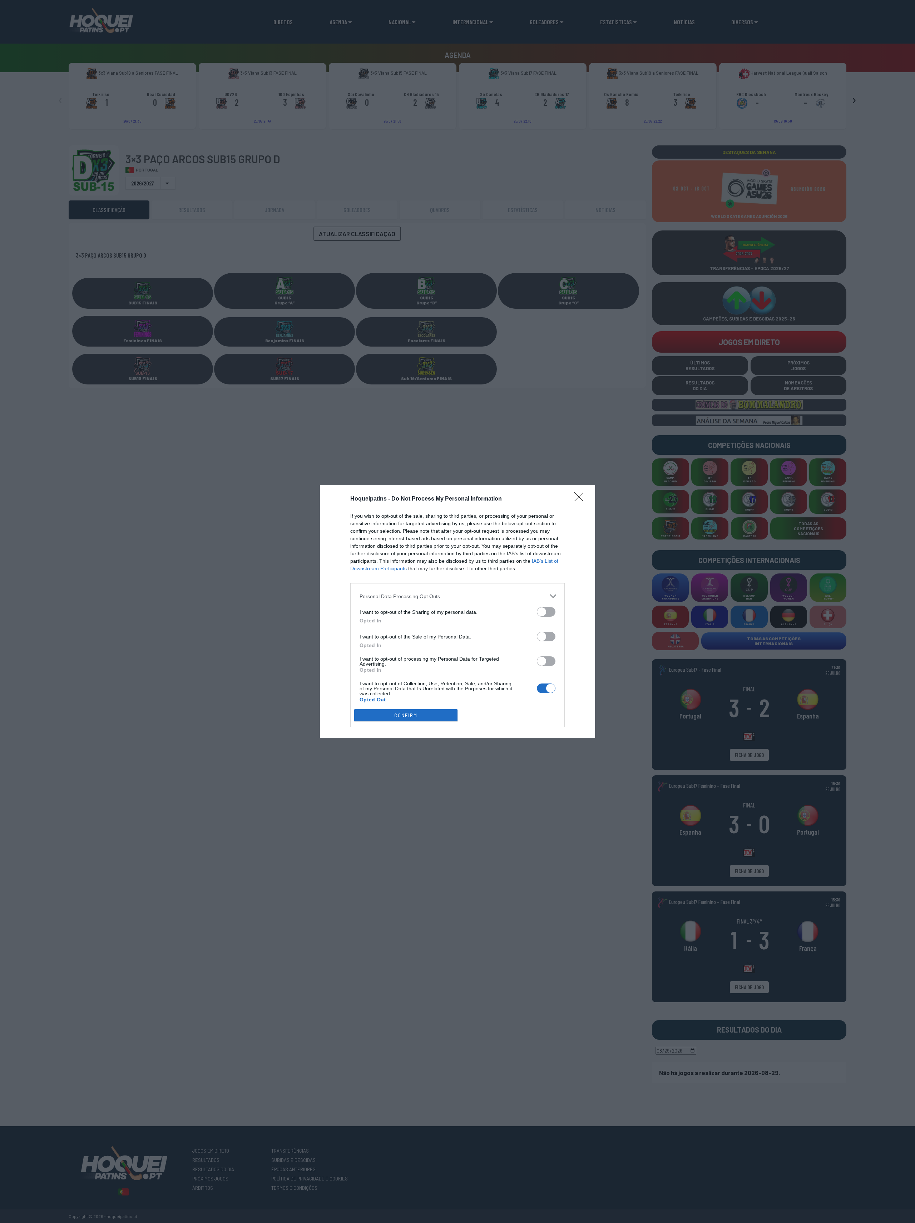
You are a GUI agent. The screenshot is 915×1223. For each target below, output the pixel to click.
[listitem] (457, 596)
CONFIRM (405, 715)
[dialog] (457, 611)
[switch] (546, 612)
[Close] (581, 499)
